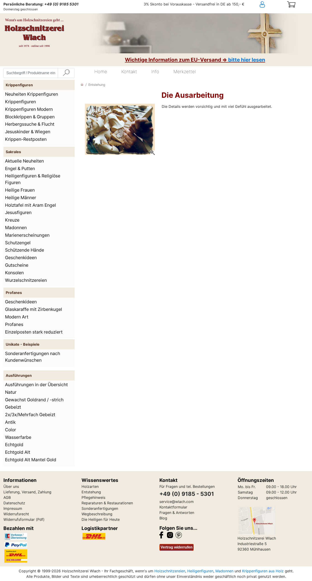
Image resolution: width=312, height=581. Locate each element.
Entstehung (96, 85)
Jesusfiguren (18, 212)
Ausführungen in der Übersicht (36, 384)
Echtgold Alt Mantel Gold (30, 459)
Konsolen (14, 272)
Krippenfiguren (20, 101)
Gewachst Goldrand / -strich (34, 399)
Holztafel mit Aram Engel (30, 205)
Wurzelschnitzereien (26, 280)
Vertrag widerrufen (177, 547)
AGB (7, 497)
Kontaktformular (173, 507)
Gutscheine (16, 265)
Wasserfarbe (18, 437)
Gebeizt (13, 407)
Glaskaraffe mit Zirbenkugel (33, 309)
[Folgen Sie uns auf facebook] (161, 534)
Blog (163, 518)
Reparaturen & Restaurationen (107, 503)
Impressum (12, 508)
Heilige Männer (20, 197)
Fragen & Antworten (176, 512)
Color (10, 429)
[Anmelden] (270, 4)
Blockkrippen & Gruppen (30, 116)
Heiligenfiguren (200, 571)
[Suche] (66, 73)
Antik (10, 422)
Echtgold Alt (17, 452)
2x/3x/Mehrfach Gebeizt (30, 414)
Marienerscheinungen (27, 235)
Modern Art (16, 317)
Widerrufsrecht (16, 514)
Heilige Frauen (20, 190)
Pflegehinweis (93, 497)
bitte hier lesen (246, 60)
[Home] (82, 85)
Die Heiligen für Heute (101, 519)
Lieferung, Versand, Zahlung (27, 492)
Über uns (11, 486)
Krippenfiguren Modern (29, 109)
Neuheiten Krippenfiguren (31, 94)
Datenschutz (14, 503)
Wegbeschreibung (97, 514)
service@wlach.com (176, 501)
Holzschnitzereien (169, 571)
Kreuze (12, 220)
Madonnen (16, 227)
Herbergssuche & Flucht (29, 124)
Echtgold (14, 444)
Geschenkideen (21, 257)
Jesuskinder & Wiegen (27, 131)
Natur (10, 392)
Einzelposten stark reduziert (34, 332)
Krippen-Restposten (26, 139)
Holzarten (90, 486)
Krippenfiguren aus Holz (263, 571)
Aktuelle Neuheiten (24, 161)
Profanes (14, 324)
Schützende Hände (24, 250)
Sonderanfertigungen (100, 508)
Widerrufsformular (19, 519)
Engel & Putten (20, 168)
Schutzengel (18, 242)
